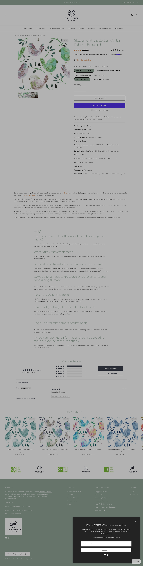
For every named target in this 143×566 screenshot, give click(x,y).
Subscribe (106, 550)
